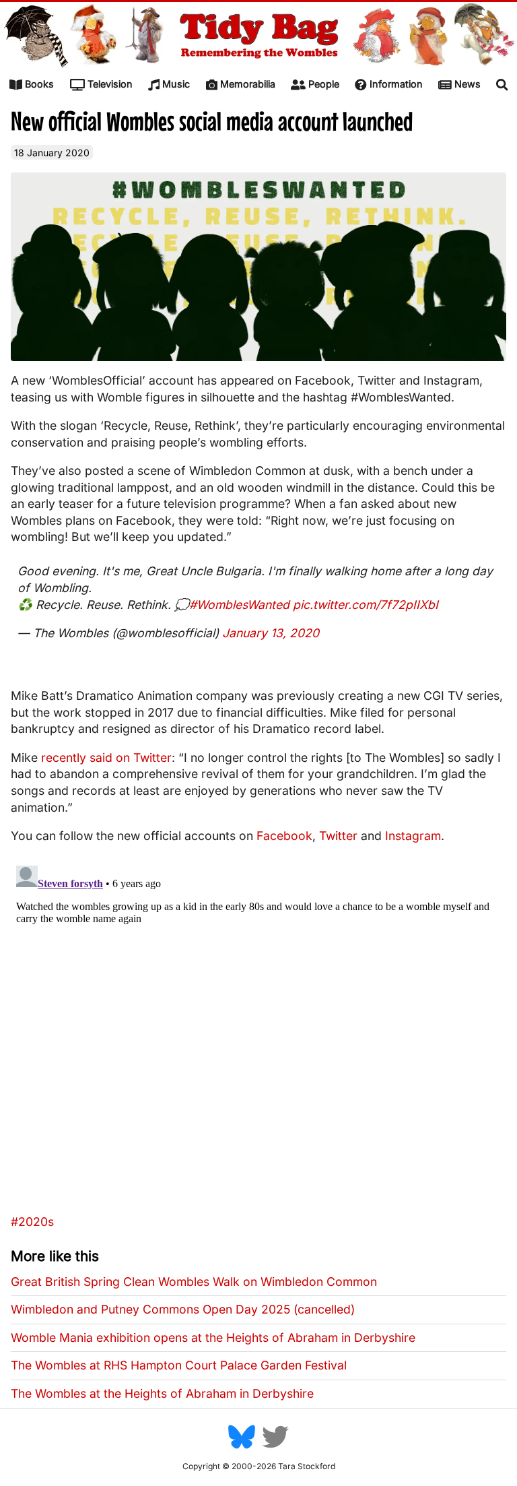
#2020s (32, 1222)
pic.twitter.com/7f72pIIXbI (365, 604)
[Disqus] (258, 1028)
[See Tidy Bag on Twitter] (275, 1447)
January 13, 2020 (270, 633)
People (323, 84)
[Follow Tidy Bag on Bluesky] (241, 1447)
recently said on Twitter (106, 757)
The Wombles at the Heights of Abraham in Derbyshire (162, 1393)
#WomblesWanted (239, 604)
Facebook (284, 836)
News (467, 84)
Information (396, 84)
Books (39, 84)
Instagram (413, 836)
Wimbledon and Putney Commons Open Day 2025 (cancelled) (183, 1309)
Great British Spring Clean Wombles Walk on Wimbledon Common (194, 1281)
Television (110, 84)
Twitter (338, 836)
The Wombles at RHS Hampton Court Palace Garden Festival (179, 1365)
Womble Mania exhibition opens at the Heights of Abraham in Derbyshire (213, 1337)
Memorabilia (247, 84)
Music (176, 84)
